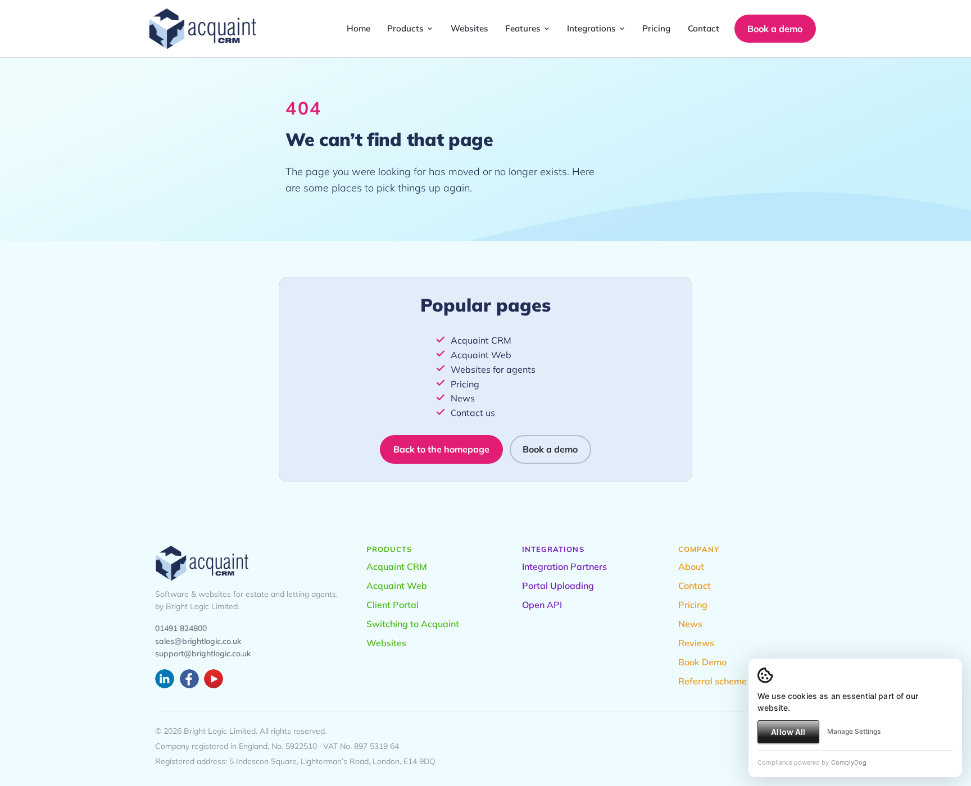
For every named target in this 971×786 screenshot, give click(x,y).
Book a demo (774, 28)
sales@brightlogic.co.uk (198, 641)
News (463, 398)
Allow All (788, 732)
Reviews (696, 642)
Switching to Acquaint (412, 623)
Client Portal (392, 604)
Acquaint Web (481, 354)
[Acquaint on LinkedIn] (164, 678)
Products (405, 28)
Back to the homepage (441, 449)
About (691, 566)
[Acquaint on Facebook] (189, 678)
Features (523, 28)
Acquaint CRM (481, 340)
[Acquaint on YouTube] (213, 678)
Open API (542, 604)
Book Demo (702, 662)
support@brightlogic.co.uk (203, 653)
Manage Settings (854, 731)
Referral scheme (712, 681)
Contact (703, 28)
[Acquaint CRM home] (202, 28)
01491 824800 (181, 628)
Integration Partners (564, 566)
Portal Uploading (558, 585)
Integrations (591, 28)
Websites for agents (493, 369)
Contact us (473, 412)
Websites (469, 28)
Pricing (656, 28)
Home (358, 28)
